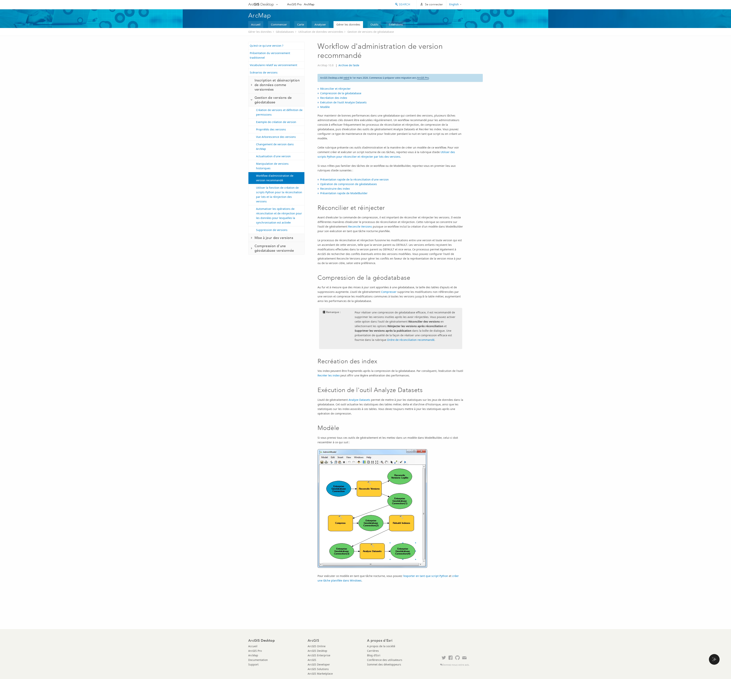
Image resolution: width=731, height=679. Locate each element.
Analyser (320, 24)
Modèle (325, 107)
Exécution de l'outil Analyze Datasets (343, 102)
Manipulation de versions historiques (272, 166)
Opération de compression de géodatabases (348, 184)
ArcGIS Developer (319, 664)
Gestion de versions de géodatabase (370, 32)
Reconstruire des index (335, 188)
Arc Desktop (261, 4)
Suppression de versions (271, 230)
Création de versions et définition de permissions (279, 112)
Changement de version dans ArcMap (275, 146)
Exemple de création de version (276, 122)
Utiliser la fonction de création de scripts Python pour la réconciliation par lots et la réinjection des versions (279, 194)
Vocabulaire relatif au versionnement (273, 65)
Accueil (255, 24)
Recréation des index (333, 98)
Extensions (396, 24)
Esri (475, 4)
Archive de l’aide (348, 65)
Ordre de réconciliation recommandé (410, 340)
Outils (374, 24)
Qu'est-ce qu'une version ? (266, 45)
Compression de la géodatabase (340, 93)
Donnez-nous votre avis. (455, 664)
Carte (300, 24)
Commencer (279, 24)
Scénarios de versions (264, 72)
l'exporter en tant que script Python (425, 576)
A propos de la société (381, 646)
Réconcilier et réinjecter (335, 88)
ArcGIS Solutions (318, 669)
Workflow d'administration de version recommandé (274, 178)
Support (253, 664)
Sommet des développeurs (384, 664)
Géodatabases (285, 32)
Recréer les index (329, 375)
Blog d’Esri (373, 655)
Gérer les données (348, 24)
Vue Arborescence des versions (276, 137)
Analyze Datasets (359, 400)
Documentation (258, 660)
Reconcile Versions (360, 226)
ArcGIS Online (317, 646)
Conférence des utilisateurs (384, 660)
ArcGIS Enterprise (319, 655)
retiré (346, 77)
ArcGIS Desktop (317, 651)
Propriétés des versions (271, 129)
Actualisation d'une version (273, 156)
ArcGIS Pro (294, 4)
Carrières (373, 651)
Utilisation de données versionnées (320, 32)
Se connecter (434, 4)
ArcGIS (312, 660)
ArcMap (309, 4)
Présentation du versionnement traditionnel (270, 55)
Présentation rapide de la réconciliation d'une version (354, 179)
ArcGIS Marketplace (320, 673)
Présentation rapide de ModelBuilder (344, 193)
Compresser (389, 292)
